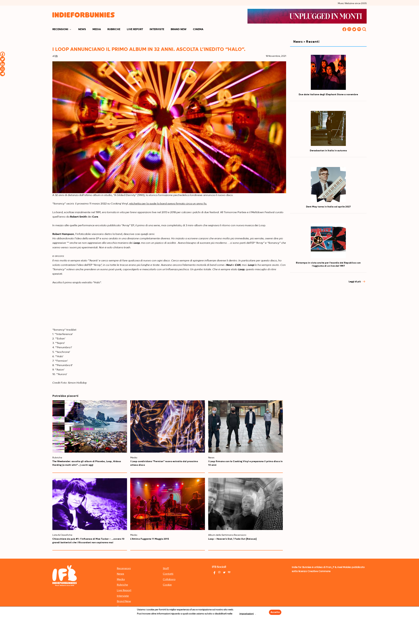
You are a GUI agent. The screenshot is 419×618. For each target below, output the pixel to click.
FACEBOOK (344, 29)
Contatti (168, 574)
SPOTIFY (359, 29)
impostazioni (246, 614)
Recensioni (60, 29)
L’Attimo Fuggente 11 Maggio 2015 (149, 539)
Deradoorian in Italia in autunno (328, 151)
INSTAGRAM (349, 29)
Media (96, 29)
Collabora (169, 579)
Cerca (364, 29)
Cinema (198, 29)
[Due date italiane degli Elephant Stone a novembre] (328, 72)
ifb (56, 56)
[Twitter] (2, 59)
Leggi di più (355, 282)
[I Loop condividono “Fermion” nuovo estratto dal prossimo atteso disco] (167, 426)
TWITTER (354, 29)
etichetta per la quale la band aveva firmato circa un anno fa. (168, 204)
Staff (166, 568)
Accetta (275, 612)
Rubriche (113, 29)
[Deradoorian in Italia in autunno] (328, 128)
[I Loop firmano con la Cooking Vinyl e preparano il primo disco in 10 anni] (245, 426)
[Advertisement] (328, 315)
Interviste (157, 29)
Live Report (135, 29)
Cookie (167, 585)
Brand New (178, 29)
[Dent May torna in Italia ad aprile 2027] (328, 184)
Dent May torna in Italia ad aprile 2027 (328, 207)
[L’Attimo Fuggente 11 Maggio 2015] (167, 504)
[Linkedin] (2, 64)
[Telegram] (2, 73)
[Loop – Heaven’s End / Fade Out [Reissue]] (245, 504)
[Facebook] (2, 54)
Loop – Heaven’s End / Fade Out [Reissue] (232, 539)
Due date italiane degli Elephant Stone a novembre (328, 94)
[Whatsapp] (2, 68)
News (82, 29)
